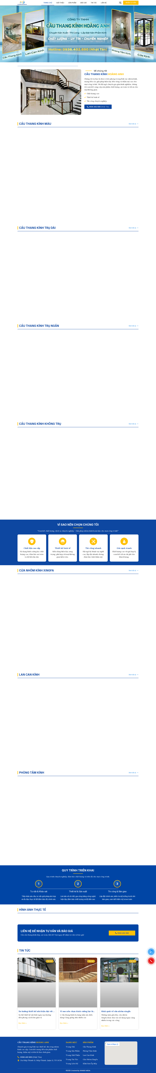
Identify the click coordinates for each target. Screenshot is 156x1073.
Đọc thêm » (23, 1023)
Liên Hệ (104, 3)
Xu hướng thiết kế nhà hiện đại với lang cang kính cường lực (48, 1011)
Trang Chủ (47, 3)
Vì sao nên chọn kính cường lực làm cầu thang (82, 1011)
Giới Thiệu (60, 3)
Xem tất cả (132, 124)
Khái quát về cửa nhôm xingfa (115, 1011)
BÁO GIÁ (83, 3)
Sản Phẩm (72, 3)
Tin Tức (94, 3)
